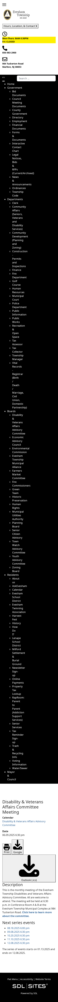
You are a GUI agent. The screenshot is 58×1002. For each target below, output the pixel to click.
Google (17, 852)
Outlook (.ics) (29, 880)
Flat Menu (12, 979)
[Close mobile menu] (3, 81)
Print (7, 852)
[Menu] (4, 4)
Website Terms (43, 979)
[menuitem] (10, 84)
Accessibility (26, 979)
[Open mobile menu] (3, 77)
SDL (35, 993)
